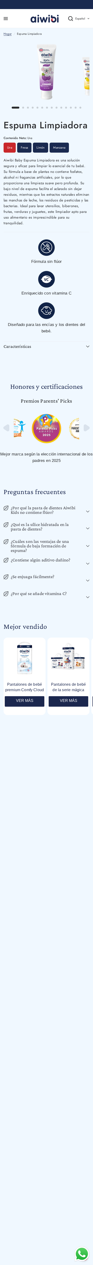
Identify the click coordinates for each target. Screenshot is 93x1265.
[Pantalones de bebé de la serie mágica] (68, 658)
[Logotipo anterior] (7, 430)
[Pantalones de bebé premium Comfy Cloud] (24, 658)
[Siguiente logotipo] (86, 430)
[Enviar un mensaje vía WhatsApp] (82, 1254)
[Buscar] (67, 18)
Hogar (8, 34)
